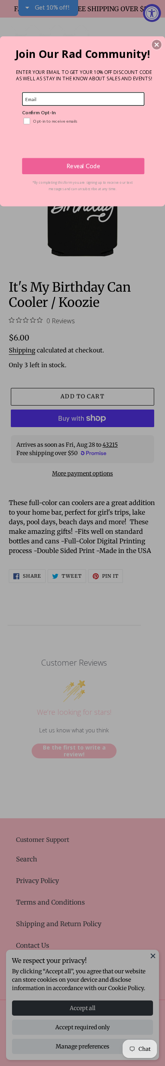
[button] (156, 44)
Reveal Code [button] (83, 165)
